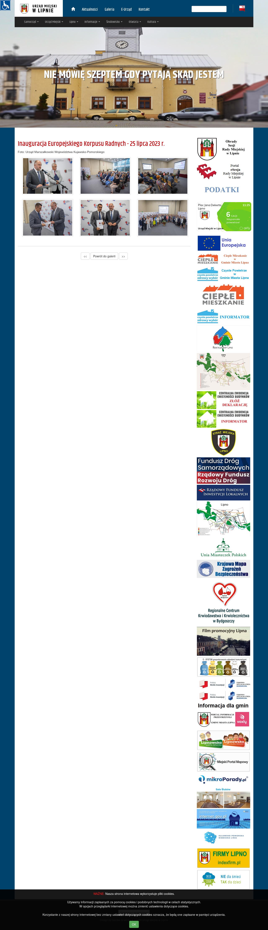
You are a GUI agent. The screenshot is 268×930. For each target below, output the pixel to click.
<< (85, 256)
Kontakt (144, 10)
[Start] (73, 10)
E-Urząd (126, 10)
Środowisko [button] (113, 21)
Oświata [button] (134, 21)
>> (123, 256)
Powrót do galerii (104, 256)
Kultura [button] (152, 21)
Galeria (109, 10)
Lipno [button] (73, 21)
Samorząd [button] (30, 21)
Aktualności (90, 10)
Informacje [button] (91, 21)
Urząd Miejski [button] (53, 21)
